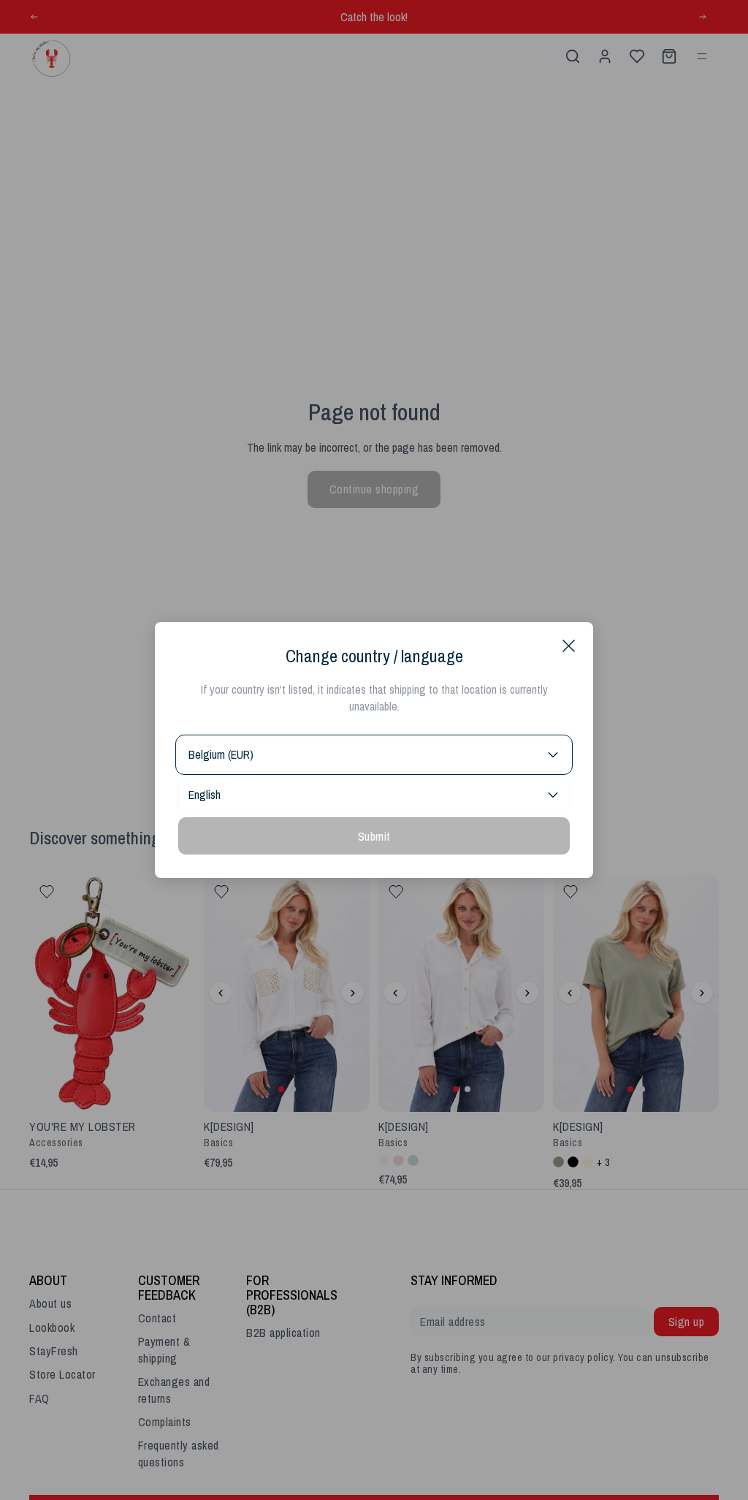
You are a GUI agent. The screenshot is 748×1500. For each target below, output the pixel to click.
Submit (374, 836)
